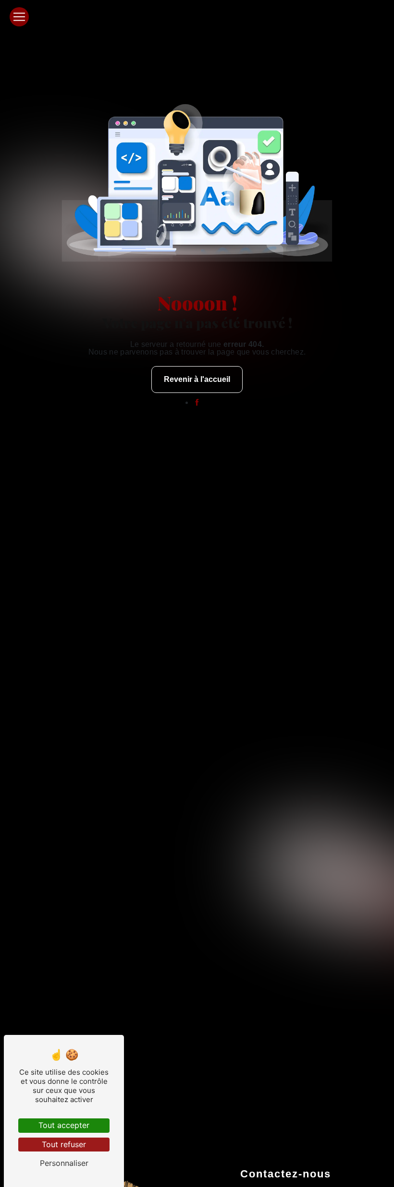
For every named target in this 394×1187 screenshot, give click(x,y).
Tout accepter (63, 1125)
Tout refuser (64, 1144)
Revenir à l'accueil (197, 379)
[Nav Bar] (19, 16)
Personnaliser (64, 1163)
